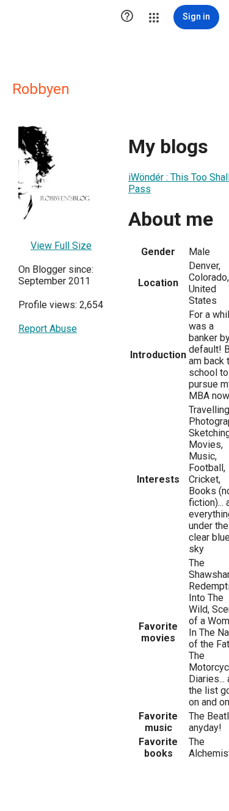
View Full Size (61, 245)
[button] (127, 17)
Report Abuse (47, 328)
